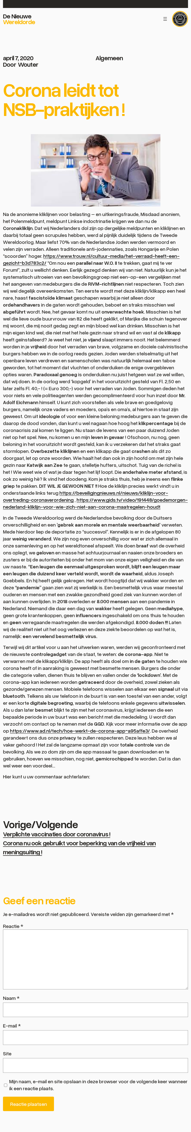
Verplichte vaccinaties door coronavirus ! (56, 834)
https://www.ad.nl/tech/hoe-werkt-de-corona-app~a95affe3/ (80, 731)
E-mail (12, 1025)
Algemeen (109, 58)
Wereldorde (19, 22)
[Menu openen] (165, 19)
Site (7, 1053)
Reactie (13, 926)
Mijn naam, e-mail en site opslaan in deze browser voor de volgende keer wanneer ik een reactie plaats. (98, 1084)
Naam (11, 998)
